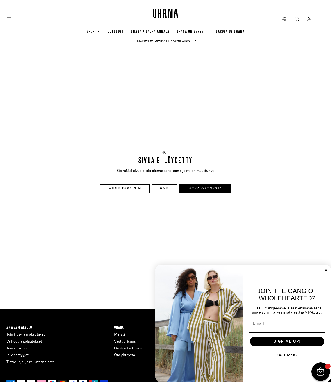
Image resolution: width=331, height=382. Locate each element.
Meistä (119, 334)
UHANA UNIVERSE (190, 31)
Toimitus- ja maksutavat (25, 334)
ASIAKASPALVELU (19, 327)
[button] (9, 19)
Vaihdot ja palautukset (24, 341)
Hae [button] (164, 188)
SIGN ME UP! (287, 341)
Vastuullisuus (125, 341)
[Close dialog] (326, 270)
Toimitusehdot (18, 348)
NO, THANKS (287, 355)
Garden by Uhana (128, 348)
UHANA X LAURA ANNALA (150, 31)
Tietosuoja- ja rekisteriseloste (30, 362)
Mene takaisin (125, 188)
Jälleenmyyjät (17, 355)
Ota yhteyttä (124, 355)
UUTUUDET (116, 31)
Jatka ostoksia (204, 188)
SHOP (91, 31)
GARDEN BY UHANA (230, 31)
